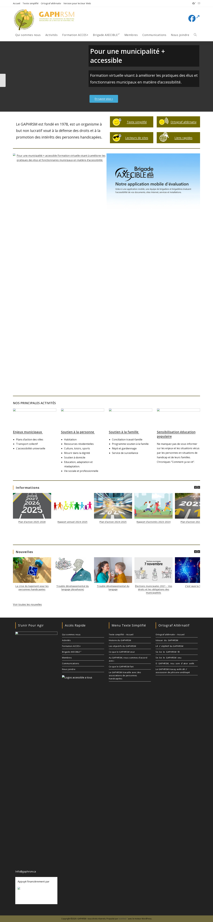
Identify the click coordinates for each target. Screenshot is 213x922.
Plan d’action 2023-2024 (194, 521)
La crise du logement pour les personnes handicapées (32, 587)
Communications (70, 663)
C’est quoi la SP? (194, 586)
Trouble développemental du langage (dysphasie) (72, 587)
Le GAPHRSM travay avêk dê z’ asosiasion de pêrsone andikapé (173, 671)
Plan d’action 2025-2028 (32, 521)
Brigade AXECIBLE (71, 651)
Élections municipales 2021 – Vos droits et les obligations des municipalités (153, 589)
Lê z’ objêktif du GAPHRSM (169, 646)
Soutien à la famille (124, 432)
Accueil (16, 3)
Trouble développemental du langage (113, 587)
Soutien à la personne (78, 432)
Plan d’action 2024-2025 (113, 521)
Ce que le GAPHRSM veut (122, 651)
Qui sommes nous (71, 634)
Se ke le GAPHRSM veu (168, 657)
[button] (198, 487)
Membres (67, 657)
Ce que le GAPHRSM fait (121, 666)
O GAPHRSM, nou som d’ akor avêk (175, 663)
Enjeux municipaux (28, 432)
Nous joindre (68, 669)
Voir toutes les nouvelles (27, 604)
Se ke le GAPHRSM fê (168, 651)
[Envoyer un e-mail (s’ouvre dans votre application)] (198, 3)
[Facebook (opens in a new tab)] (194, 3)
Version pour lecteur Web (77, 3)
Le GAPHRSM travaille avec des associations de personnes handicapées (125, 675)
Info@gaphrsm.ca (25, 871)
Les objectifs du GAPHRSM (122, 646)
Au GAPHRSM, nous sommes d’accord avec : (128, 659)
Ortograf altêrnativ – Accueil (170, 634)
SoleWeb (122, 918)
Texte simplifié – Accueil (121, 634)
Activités (66, 640)
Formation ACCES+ (71, 646)
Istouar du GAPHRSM (167, 640)
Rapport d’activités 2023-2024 (153, 521)
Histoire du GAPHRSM (120, 640)
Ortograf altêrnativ (51, 3)
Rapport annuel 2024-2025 (72, 521)
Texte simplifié (30, 3)
